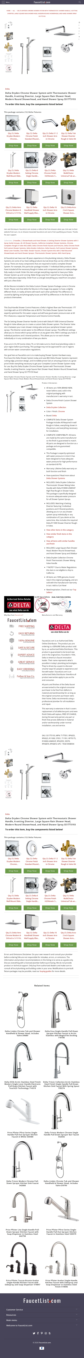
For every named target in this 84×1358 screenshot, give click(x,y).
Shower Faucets (34, 251)
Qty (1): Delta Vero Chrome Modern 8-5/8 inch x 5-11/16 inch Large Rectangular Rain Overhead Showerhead (13, 210)
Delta (7, 89)
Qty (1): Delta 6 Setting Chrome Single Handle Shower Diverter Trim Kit (32, 173)
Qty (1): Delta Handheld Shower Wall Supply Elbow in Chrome (31, 210)
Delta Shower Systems (55, 478)
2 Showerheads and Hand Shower (33, 241)
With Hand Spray (64, 253)
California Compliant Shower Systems (52, 243)
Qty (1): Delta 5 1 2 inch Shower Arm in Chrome (50, 136)
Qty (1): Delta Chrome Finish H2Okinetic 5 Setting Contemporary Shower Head (50, 173)
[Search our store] (80, 2)
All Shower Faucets (30, 243)
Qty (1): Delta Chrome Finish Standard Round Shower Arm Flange (31, 136)
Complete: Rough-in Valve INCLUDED (18, 246)
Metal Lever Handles (11, 251)
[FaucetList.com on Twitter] (34, 1333)
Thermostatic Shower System (46, 253)
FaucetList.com (45, 1342)
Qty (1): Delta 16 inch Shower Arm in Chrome (50, 210)
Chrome (70, 243)
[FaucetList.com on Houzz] (49, 1333)
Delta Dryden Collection (35, 248)
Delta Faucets (50, 248)
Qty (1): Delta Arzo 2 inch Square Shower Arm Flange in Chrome (68, 210)
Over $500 (24, 251)
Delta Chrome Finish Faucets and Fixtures (47, 246)
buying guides (46, 971)
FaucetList (19, 615)
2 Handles (16, 241)
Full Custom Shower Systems (67, 248)
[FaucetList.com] (42, 2)
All (21, 243)
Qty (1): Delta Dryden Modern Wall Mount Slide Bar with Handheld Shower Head (13, 173)
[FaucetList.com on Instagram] (45, 1333)
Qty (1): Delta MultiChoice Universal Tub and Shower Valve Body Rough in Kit (68, 173)
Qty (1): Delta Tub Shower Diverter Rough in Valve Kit (68, 136)
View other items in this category (60, 530)
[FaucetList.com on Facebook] (38, 1333)
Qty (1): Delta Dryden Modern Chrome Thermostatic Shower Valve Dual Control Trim (13, 136)
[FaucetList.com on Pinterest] (42, 1333)
